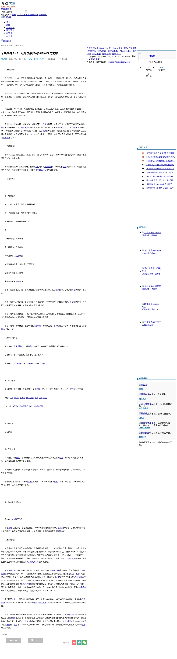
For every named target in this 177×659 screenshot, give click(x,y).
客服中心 (92, 51)
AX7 (66, 128)
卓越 (44, 131)
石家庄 (22, 398)
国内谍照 (34, 14)
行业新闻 (19, 45)
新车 (14, 14)
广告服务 (133, 48)
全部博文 (116, 54)
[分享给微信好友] (84, 642)
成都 (20, 406)
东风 (30, 59)
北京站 (67, 621)
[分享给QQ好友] (79, 642)
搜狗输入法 (102, 48)
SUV (19, 14)
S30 (53, 570)
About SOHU (125, 51)
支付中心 (113, 48)
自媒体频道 (6, 9)
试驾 (15, 317)
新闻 (8, 25)
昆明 (24, 406)
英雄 (17, 281)
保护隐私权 (113, 51)
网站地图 (96, 54)
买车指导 (10, 27)
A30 (43, 363)
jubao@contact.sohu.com (119, 62)
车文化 (9, 33)
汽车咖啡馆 (143, 408)
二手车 (9, 36)
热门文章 (143, 147)
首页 (8, 22)
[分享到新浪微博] (74, 642)
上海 (41, 398)
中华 (73, 290)
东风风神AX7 (42, 170)
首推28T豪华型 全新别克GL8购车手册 (161, 173)
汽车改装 (25, 14)
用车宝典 (10, 30)
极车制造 (142, 437)
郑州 (32, 398)
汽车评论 (43, 14)
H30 (58, 570)
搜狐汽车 (7, 41)
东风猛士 (20, 363)
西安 (15, 406)
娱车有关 (142, 399)
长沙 (32, 406)
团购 (55, 326)
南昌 (37, 406)
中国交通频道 (144, 428)
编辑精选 (143, 227)
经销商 (38, 326)
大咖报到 (143, 378)
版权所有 (95, 59)
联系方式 (102, 51)
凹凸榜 (141, 418)
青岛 (28, 398)
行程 (72, 389)
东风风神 (24, 128)
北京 (17, 256)
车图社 (141, 389)
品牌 (42, 59)
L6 (36, 363)
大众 (14, 599)
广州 (28, 406)
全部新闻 (106, 54)
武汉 (38, 389)
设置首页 (91, 48)
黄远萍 (4, 59)
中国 (36, 59)
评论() (63, 59)
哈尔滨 (16, 398)
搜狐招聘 (123, 48)
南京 (36, 398)
